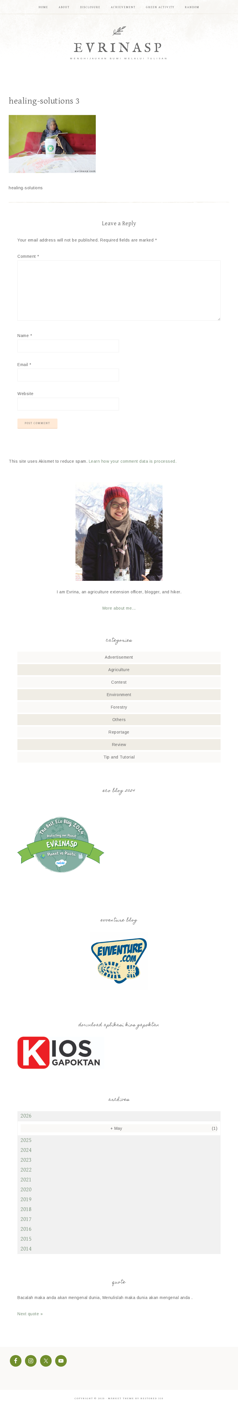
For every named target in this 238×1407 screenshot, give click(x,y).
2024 (25, 1150)
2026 (25, 1116)
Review (119, 744)
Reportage (119, 732)
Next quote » (30, 1313)
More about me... (119, 608)
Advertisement (119, 657)
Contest (119, 682)
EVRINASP (119, 48)
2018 (25, 1209)
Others (119, 719)
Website (25, 393)
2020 (25, 1189)
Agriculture (119, 669)
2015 (25, 1239)
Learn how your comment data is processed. (133, 461)
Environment (119, 694)
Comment (28, 256)
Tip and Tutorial (119, 757)
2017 (25, 1219)
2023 (25, 1160)
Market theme (121, 1398)
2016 (25, 1229)
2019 (25, 1199)
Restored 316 (151, 1398)
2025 (25, 1140)
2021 (25, 1180)
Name (24, 335)
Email (24, 364)
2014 (25, 1249)
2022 (25, 1170)
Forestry (119, 707)
